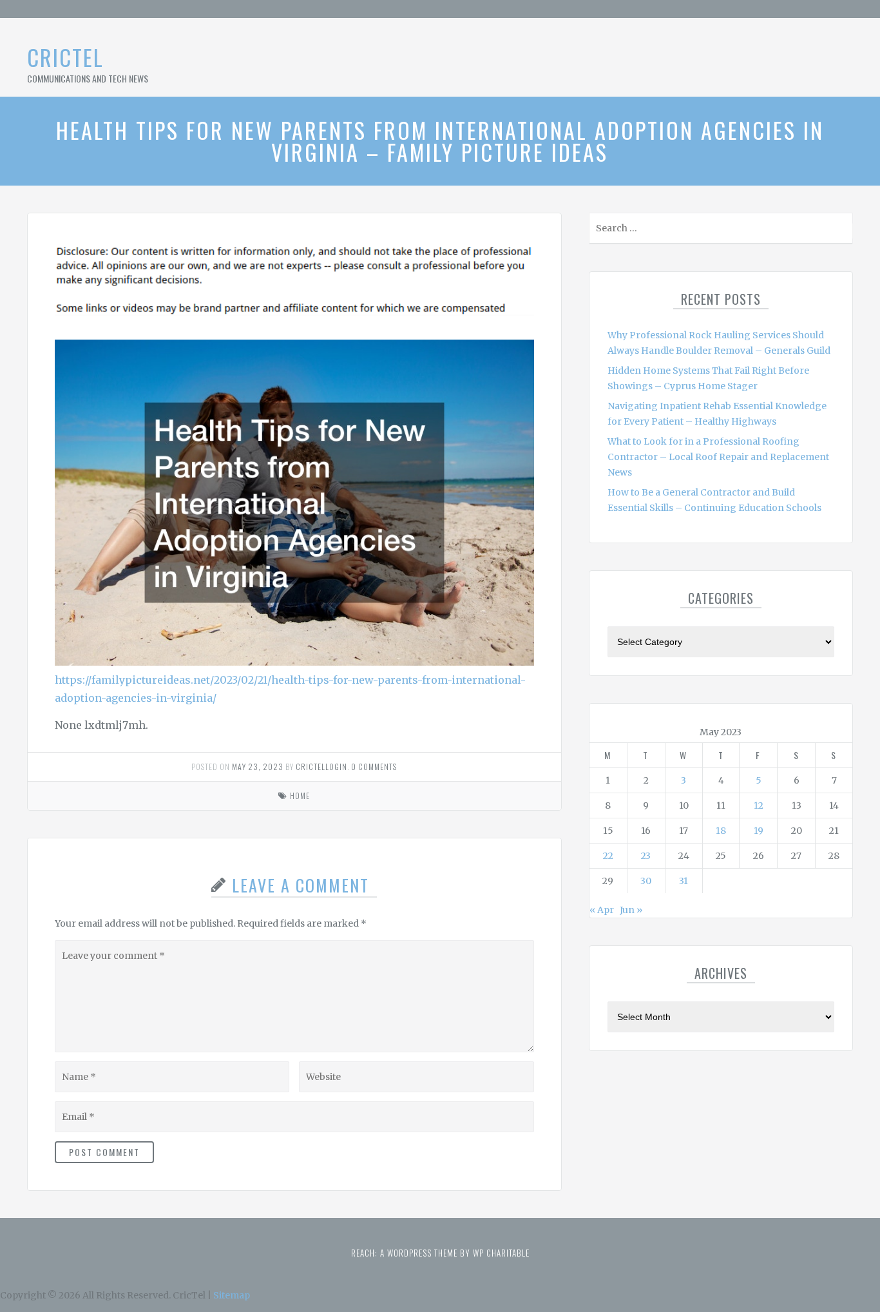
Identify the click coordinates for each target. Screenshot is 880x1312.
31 (683, 881)
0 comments (374, 766)
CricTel (65, 57)
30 (645, 881)
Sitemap (231, 1295)
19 (758, 830)
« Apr (601, 910)
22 (608, 856)
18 (721, 830)
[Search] (841, 231)
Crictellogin (321, 766)
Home (300, 795)
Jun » (631, 910)
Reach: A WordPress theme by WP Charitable (440, 1252)
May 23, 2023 (257, 766)
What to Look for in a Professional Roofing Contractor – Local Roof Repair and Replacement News (718, 457)
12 (758, 805)
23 (646, 856)
